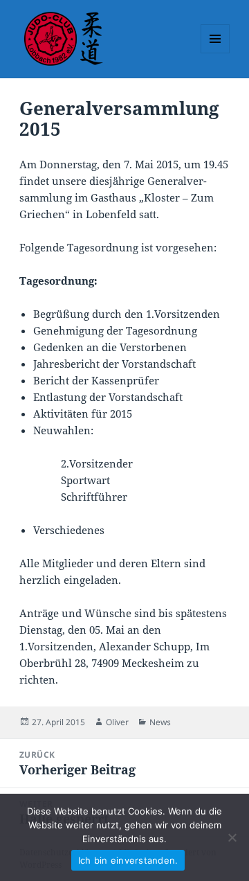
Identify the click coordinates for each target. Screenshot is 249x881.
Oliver (117, 722)
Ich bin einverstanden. (128, 860)
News (160, 722)
